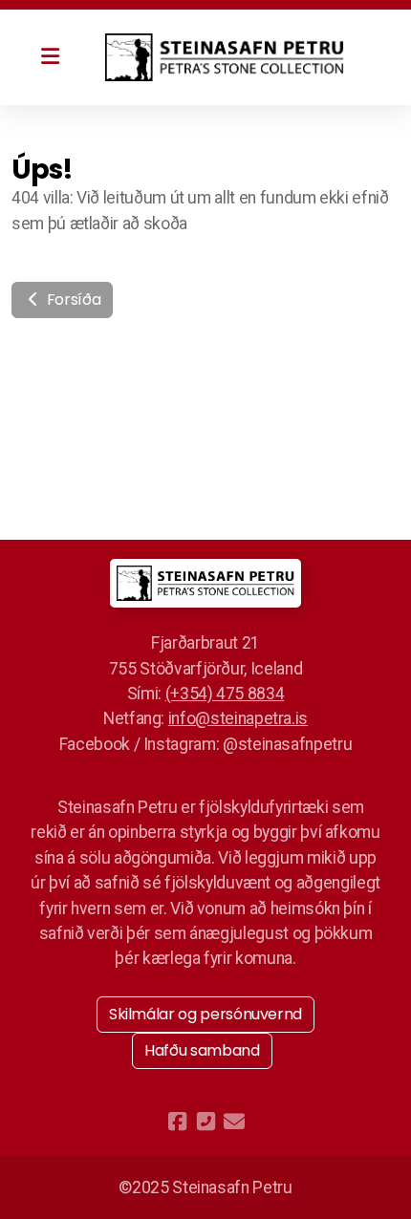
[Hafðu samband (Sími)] (205, 1121)
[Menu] (50, 57)
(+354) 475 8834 (225, 693)
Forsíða (71, 299)
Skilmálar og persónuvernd (205, 1014)
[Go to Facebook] (176, 1121)
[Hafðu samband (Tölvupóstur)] (234, 1121)
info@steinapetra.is (238, 718)
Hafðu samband (201, 1050)
